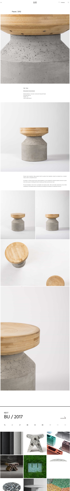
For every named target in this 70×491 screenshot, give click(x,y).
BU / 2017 (13, 417)
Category (63, 2)
